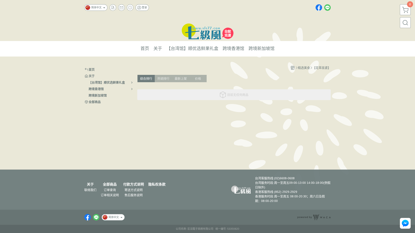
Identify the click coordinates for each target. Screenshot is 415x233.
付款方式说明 (133, 184)
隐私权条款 (157, 184)
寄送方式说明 (133, 189)
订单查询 (110, 189)
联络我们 (90, 189)
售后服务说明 (133, 195)
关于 (90, 184)
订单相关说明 (110, 195)
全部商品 (110, 184)
